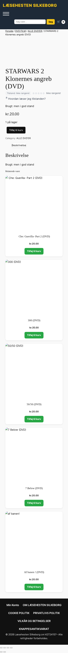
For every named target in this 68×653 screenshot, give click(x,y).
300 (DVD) (34, 320)
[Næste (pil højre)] (4, 651)
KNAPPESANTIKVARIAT (34, 629)
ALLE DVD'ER (35, 31)
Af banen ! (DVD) (34, 572)
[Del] (8, 647)
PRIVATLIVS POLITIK (46, 613)
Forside (9, 31)
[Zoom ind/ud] (1, 647)
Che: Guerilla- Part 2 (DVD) (34, 236)
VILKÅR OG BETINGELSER (34, 621)
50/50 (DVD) (34, 404)
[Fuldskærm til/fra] (4, 647)
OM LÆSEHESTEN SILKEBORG (42, 605)
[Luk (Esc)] (11, 647)
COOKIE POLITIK (18, 613)
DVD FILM (20, 31)
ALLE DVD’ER (23, 138)
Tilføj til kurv (16, 130)
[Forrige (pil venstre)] (1, 651)
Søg (51, 21)
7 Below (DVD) (34, 488)
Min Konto (12, 605)
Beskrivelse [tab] (19, 145)
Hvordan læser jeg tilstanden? (27, 98)
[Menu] (6, 14)
